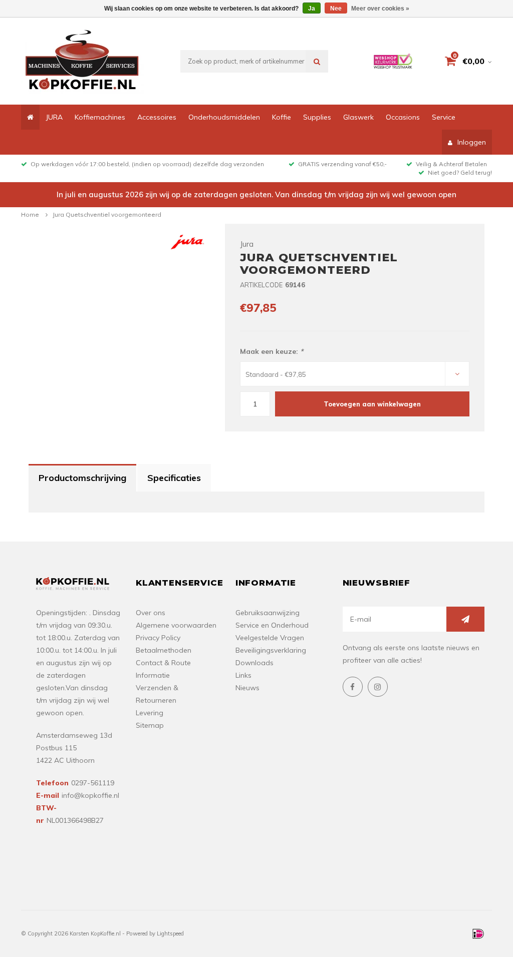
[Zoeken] (317, 61)
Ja (311, 8)
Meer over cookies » (380, 8)
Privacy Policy (158, 637)
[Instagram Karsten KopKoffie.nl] (378, 687)
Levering (149, 712)
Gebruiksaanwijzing (267, 612)
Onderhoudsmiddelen (224, 117)
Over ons (150, 612)
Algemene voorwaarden (176, 625)
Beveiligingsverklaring (270, 650)
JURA (54, 117)
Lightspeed (170, 933)
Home (30, 214)
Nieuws (247, 687)
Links (243, 675)
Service (443, 117)
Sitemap (150, 725)
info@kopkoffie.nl (90, 795)
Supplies (317, 117)
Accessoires (156, 117)
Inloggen (471, 142)
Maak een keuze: (271, 351)
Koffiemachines (100, 117)
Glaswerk (358, 117)
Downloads (254, 662)
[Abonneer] (465, 619)
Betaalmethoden (163, 650)
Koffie (281, 117)
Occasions (403, 117)
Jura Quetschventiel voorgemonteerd (107, 214)
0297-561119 (92, 782)
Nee (336, 8)
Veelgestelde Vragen (269, 637)
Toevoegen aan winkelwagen (372, 404)
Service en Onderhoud (272, 625)
